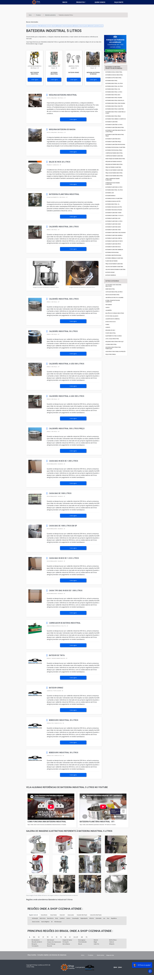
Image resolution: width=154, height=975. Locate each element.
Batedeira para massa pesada (114, 210)
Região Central (33, 915)
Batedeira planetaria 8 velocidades (116, 232)
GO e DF (76, 937)
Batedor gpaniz (110, 272)
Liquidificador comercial (113, 319)
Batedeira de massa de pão (113, 201)
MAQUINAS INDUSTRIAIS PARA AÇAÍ (114, 341)
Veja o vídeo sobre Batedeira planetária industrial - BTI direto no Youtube (98, 824)
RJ (29, 937)
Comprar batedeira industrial (114, 153)
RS (56, 937)
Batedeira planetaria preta (113, 244)
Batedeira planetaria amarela (114, 235)
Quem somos (100, 2)
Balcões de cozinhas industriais (115, 313)
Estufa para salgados (112, 316)
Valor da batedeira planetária (114, 266)
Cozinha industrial (111, 344)
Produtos (80, 2)
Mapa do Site (110, 955)
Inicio (64, 2)
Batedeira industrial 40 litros (114, 86)
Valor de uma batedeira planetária (115, 269)
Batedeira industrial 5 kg (113, 89)
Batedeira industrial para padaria (115, 103)
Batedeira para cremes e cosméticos (116, 119)
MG (34, 937)
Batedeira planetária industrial (115, 127)
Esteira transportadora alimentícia (113, 301)
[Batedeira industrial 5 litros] (35, 58)
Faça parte (118, 2)
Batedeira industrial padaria (81, 25)
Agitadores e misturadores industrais (113, 285)
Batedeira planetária (112, 122)
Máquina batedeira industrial (114, 164)
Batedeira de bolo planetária (114, 198)
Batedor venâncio (111, 275)
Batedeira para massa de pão (114, 207)
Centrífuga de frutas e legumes (114, 297)
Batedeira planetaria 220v (113, 218)
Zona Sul (62, 915)
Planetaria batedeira (112, 261)
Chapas (108, 307)
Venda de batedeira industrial (114, 175)
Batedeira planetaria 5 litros (114, 221)
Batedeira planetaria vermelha (114, 249)
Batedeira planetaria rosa (113, 247)
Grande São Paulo (82, 915)
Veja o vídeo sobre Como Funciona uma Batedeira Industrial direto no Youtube (47, 824)
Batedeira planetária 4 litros (114, 124)
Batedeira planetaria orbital (114, 238)
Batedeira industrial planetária (65, 25)
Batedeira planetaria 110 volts (114, 215)
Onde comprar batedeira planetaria (113, 179)
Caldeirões (109, 310)
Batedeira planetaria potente (114, 241)
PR (47, 937)
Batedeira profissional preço (114, 150)
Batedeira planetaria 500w (113, 224)
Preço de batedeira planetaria (114, 264)
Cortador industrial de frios (114, 292)
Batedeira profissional (112, 252)
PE (61, 937)
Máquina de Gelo (110, 330)
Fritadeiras (109, 304)
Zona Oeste (53, 915)
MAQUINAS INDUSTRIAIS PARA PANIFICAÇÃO (113, 347)
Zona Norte (44, 915)
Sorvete (108, 327)
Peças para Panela (111, 354)
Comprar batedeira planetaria (114, 156)
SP (43, 937)
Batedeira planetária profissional (115, 144)
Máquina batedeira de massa (114, 161)
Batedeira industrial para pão (114, 106)
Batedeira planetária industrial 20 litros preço (115, 131)
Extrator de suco (111, 321)
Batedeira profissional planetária (115, 147)
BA (65, 937)
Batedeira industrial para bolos (115, 100)
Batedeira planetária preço (96, 25)
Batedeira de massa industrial (114, 75)
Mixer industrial (110, 289)
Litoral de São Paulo (96, 915)
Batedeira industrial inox (113, 95)
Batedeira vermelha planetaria (114, 258)
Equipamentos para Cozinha (114, 336)
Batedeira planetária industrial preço (115, 135)
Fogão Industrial (111, 333)
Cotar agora (34, 79)
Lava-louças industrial (112, 338)
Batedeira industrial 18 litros (114, 190)
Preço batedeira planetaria (113, 167)
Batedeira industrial (111, 80)
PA (86, 937)
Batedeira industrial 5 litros (114, 92)
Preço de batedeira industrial (114, 173)
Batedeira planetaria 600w (113, 227)
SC (52, 937)
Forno (107, 324)
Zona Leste (71, 915)
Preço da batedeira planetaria (114, 170)
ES (38, 937)
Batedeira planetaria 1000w (34, 25)
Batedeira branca (110, 195)
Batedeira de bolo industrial (49, 25)
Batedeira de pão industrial (113, 77)
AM (82, 937)
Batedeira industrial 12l (112, 204)
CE (69, 937)
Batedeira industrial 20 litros (114, 83)
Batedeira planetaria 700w (113, 229)
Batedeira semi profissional (113, 255)
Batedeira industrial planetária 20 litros (115, 112)
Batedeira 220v (110, 193)
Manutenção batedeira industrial (115, 158)
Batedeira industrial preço (113, 116)
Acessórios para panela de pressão (116, 351)
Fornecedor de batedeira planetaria (113, 183)
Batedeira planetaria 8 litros (114, 187)
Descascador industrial (112, 294)
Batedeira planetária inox (113, 139)
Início (82, 955)
